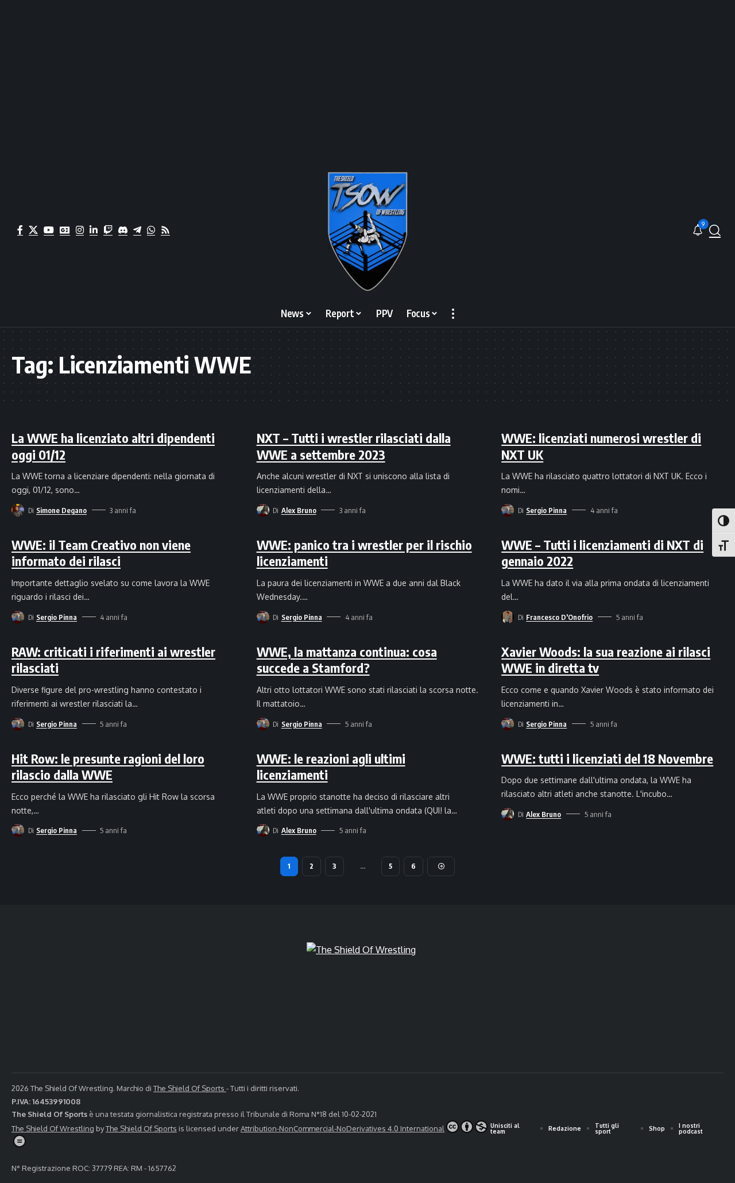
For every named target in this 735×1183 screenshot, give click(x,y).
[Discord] (122, 229)
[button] (715, 230)
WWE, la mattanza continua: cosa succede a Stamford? (347, 659)
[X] (33, 229)
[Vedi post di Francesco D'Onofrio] (507, 617)
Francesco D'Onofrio (559, 617)
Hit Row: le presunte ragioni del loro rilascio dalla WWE (107, 766)
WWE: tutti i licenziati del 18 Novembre (607, 758)
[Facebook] (20, 229)
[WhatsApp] (151, 229)
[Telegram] (137, 229)
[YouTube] (49, 229)
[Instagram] (80, 229)
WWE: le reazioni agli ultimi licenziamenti (331, 766)
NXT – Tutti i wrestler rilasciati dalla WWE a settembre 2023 (354, 446)
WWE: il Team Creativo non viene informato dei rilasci (101, 553)
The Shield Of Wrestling (52, 1128)
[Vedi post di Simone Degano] (17, 510)
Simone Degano (61, 510)
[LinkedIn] (93, 229)
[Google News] (65, 229)
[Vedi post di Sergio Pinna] (507, 510)
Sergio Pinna (546, 510)
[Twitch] (107, 229)
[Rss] (165, 229)
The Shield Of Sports (189, 1088)
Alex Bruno (298, 510)
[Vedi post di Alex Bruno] (263, 510)
